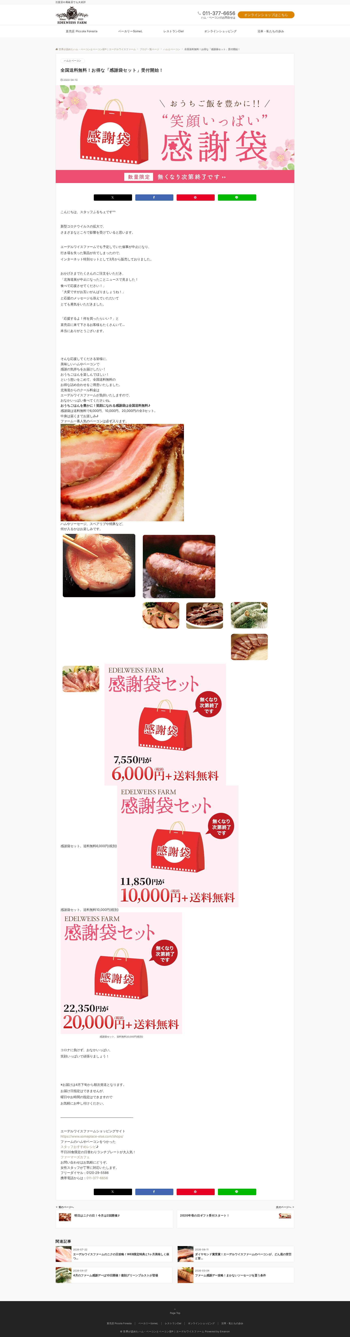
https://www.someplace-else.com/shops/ (92, 1136)
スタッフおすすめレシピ (78, 1147)
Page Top (175, 1313)
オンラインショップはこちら (266, 15)
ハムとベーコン (72, 60)
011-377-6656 (219, 13)
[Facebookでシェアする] (154, 197)
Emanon (225, 1331)
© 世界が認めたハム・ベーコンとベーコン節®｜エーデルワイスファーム (162, 1331)
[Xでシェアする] (113, 197)
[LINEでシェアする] (237, 197)
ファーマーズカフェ (75, 1157)
